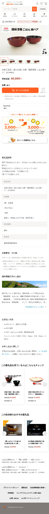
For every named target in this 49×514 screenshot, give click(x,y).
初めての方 (44, 16)
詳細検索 (43, 9)
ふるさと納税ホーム (8, 459)
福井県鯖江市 (10, 22)
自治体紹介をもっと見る (34, 307)
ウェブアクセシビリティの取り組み (29, 493)
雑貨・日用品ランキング (10, 470)
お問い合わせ (14, 498)
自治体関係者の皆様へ (38, 487)
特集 (34, 16)
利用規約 (11, 493)
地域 (24, 16)
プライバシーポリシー (11, 487)
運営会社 (24, 487)
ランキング (15, 16)
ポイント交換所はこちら (26, 140)
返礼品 (5, 16)
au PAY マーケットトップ (30, 498)
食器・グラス (35, 459)
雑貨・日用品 (23, 459)
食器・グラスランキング (29, 470)
